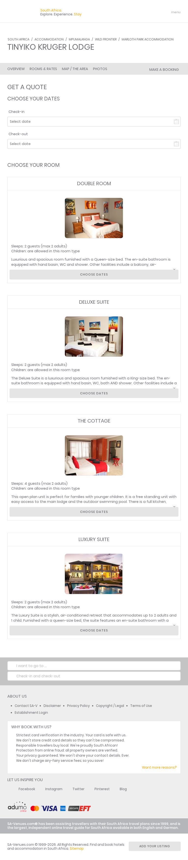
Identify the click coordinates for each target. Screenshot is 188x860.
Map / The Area (75, 68)
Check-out (18, 134)
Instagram (53, 789)
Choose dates (94, 274)
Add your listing (154, 846)
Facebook (27, 789)
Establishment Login (31, 712)
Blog (123, 789)
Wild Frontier (106, 39)
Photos (100, 68)
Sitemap (77, 848)
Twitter (78, 789)
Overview (16, 68)
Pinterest (102, 789)
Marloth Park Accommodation (148, 39)
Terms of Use (141, 705)
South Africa (18, 39)
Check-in (16, 111)
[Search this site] (138, 12)
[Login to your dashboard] (146, 12)
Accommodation (49, 39)
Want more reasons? (159, 767)
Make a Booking (164, 69)
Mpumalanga (79, 39)
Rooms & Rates (43, 68)
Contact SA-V (26, 705)
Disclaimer (52, 705)
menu (167, 12)
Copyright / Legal (110, 705)
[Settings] (155, 12)
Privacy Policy (78, 705)
